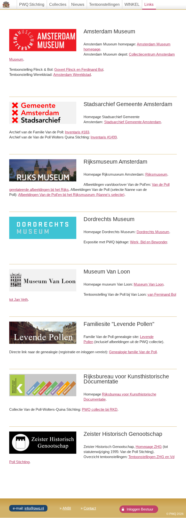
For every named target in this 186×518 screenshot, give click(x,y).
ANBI (66, 508)
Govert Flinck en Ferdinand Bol (78, 69)
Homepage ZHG (149, 447)
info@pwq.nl (34, 508)
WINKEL (132, 4)
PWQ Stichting (31, 4)
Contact (90, 508)
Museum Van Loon (148, 284)
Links (149, 4)
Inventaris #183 (77, 132)
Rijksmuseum (156, 174)
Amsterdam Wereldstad (72, 74)
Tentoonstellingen (104, 4)
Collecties (57, 4)
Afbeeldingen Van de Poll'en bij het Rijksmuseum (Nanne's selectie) (71, 195)
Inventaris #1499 (104, 137)
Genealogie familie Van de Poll (133, 352)
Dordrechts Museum (153, 232)
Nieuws (77, 4)
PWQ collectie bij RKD (99, 409)
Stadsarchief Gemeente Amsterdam (132, 122)
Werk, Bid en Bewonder (148, 242)
